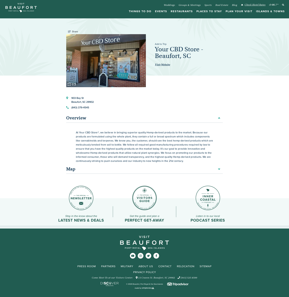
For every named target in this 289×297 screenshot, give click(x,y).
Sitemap (206, 266)
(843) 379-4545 (80, 107)
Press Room (86, 266)
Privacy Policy (144, 272)
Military (127, 266)
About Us (145, 266)
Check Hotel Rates (255, 4)
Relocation (185, 266)
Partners (108, 266)
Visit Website (162, 64)
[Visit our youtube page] (132, 256)
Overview (76, 118)
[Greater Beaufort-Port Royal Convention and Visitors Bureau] (21, 7)
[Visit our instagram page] (140, 256)
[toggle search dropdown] (283, 4)
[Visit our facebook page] (156, 256)
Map (70, 169)
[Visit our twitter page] (148, 256)
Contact (165, 266)
